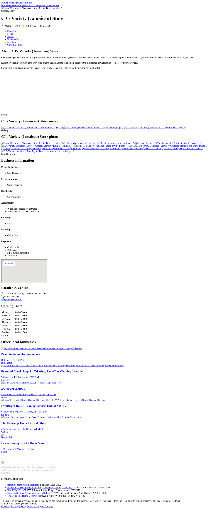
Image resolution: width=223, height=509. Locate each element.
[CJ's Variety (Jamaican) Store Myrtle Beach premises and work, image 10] (37, 151)
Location (36, 5)
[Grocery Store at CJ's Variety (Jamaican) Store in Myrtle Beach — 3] (167, 143)
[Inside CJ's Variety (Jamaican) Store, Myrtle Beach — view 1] (31, 143)
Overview (12, 31)
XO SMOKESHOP (17, 490)
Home (4, 5)
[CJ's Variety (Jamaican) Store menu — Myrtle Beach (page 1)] (32, 127)
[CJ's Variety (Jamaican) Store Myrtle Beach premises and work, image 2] (98, 143)
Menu (10, 5)
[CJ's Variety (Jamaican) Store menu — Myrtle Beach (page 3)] (155, 127)
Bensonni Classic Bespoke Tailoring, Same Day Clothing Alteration (39, 487)
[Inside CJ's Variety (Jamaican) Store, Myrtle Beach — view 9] (172, 148)
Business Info (25, 5)
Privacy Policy (18, 506)
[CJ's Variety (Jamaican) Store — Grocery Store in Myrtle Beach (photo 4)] (37, 145)
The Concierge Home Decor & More (25, 495)
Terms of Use (33, 506)
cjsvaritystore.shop (13, 299)
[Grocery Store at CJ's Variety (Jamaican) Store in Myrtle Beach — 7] (35, 148)
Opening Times (14, 44)
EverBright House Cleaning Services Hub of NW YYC (34, 493)
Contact (5, 506)
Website (55, 5)
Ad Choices (47, 506)
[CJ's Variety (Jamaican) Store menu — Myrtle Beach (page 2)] (93, 127)
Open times (46, 5)
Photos (16, 5)
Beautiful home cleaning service (22, 485)
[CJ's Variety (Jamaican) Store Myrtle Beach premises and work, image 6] (171, 145)
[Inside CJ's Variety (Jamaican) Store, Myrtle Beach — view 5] (104, 145)
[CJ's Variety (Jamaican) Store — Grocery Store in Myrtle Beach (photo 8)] (105, 148)
